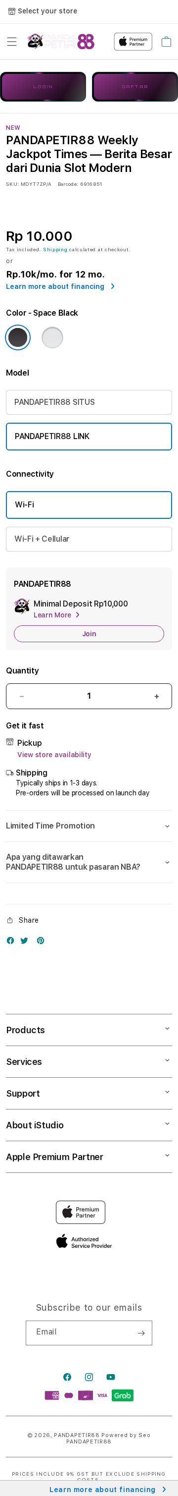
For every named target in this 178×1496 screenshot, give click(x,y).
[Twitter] (27, 942)
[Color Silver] (52, 337)
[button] (12, 42)
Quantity (22, 670)
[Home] (60, 42)
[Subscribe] (141, 1333)
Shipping (55, 249)
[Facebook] (13, 942)
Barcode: (68, 184)
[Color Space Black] (18, 337)
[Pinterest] (43, 942)
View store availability (54, 755)
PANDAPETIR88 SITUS (54, 402)
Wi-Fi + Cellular (42, 539)
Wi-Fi (24, 504)
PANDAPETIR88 (76, 1435)
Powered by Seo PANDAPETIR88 (108, 1438)
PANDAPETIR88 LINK (52, 436)
